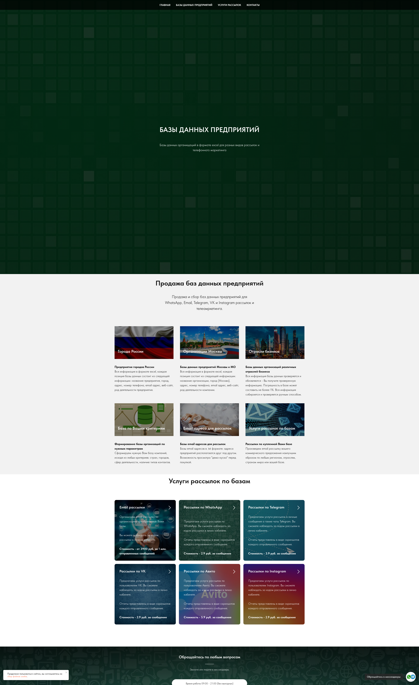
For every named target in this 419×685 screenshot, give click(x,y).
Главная (165, 5)
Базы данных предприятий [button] (194, 5)
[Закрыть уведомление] (66, 672)
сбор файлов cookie (17, 676)
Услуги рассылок (229, 5)
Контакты (253, 5)
